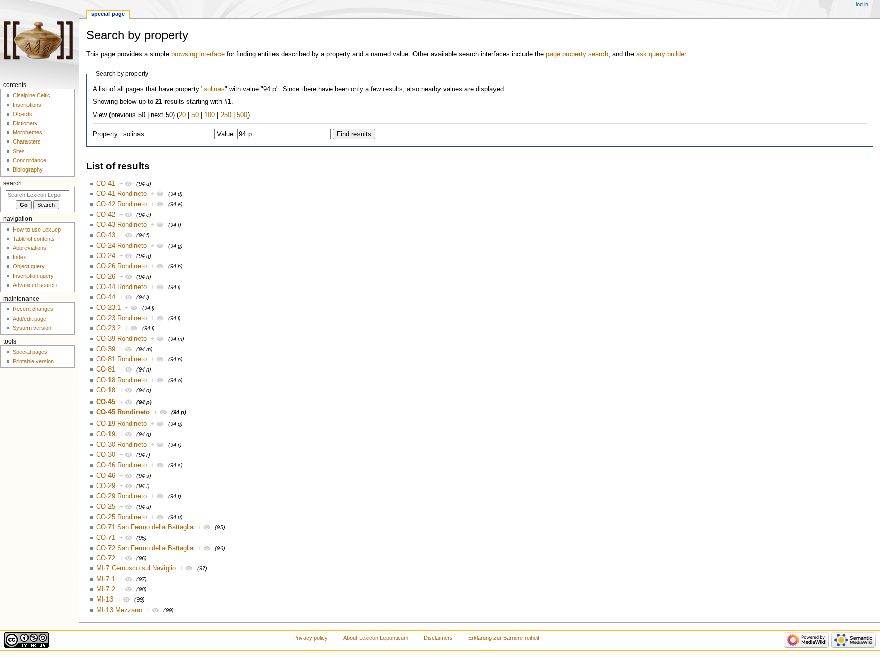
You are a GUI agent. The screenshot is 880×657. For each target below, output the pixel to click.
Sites (19, 151)
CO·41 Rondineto (121, 193)
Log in (862, 4)
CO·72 (105, 558)
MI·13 (104, 599)
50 (195, 115)
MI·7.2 (105, 589)
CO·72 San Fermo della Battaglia (145, 548)
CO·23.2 (108, 328)
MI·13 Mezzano (119, 610)
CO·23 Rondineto (121, 318)
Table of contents (34, 239)
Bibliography (28, 169)
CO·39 (105, 349)
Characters (27, 141)
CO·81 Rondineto (121, 359)
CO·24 (105, 256)
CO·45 (105, 402)
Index (19, 257)
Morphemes (27, 132)
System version (32, 328)
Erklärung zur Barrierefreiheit (503, 638)
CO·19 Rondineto (121, 423)
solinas (214, 89)
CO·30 (105, 455)
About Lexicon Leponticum (375, 638)
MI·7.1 (105, 579)
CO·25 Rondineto (121, 517)
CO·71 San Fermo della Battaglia (145, 527)
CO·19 (105, 434)
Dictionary (25, 123)
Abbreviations (29, 248)
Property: (106, 134)
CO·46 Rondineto (121, 465)
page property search (577, 54)
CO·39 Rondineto (121, 338)
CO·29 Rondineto (121, 496)
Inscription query (33, 276)
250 (226, 115)
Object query (29, 266)
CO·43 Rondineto (121, 224)
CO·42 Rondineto (121, 204)
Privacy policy (310, 638)
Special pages (30, 352)
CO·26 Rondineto (121, 266)
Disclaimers (438, 638)
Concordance (29, 160)
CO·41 (105, 183)
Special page (108, 14)
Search (12, 183)
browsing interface (198, 54)
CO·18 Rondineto (121, 380)
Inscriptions (27, 105)
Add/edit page (29, 319)
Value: (226, 134)
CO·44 (105, 297)
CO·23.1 (108, 307)
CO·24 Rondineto (121, 245)
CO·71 (105, 537)
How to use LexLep (37, 229)
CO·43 (105, 235)
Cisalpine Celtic (31, 95)
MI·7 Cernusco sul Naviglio (136, 568)
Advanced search (35, 285)
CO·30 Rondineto (121, 444)
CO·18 (105, 390)
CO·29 (105, 486)
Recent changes (33, 309)
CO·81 (105, 369)
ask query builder (661, 54)
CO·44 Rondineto (121, 287)
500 (242, 115)
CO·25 (105, 506)
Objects (22, 114)
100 (209, 115)
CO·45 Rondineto (123, 412)
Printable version (33, 361)
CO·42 (105, 214)
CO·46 (105, 475)
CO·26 (105, 276)
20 (182, 115)
